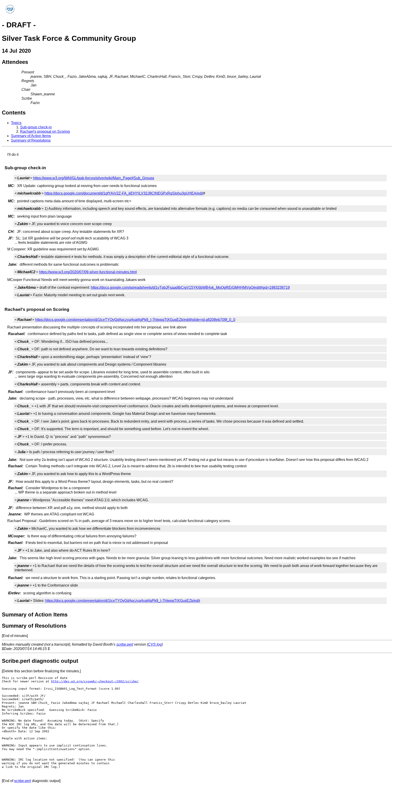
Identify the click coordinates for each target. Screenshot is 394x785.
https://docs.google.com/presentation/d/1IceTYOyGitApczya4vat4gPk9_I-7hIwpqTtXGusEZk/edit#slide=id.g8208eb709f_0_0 (135, 320)
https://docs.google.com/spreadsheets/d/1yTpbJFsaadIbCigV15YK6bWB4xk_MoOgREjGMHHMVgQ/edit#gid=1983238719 (190, 287)
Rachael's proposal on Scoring (45, 131)
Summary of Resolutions (31, 140)
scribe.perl (124, 644)
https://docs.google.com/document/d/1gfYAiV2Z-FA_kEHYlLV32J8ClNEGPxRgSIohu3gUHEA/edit (123, 193)
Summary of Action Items (31, 136)
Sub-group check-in (36, 127)
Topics (16, 123)
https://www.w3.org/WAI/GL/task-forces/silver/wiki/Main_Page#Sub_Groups (93, 178)
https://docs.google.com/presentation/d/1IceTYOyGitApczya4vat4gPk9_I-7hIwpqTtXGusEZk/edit (122, 601)
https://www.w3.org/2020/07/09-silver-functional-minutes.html (88, 272)
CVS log (155, 644)
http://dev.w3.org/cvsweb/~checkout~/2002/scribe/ (95, 681)
